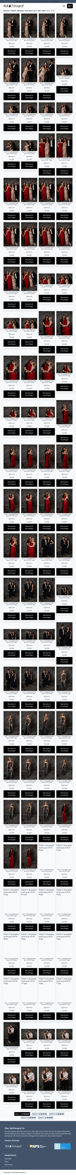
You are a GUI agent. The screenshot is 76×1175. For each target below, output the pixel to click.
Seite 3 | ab (56, 1114)
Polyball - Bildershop (18, 11)
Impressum (9, 1165)
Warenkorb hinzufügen (12, 52)
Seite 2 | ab (39, 1114)
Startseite (6, 11)
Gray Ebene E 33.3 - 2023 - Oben (35, 11)
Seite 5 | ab (46, 1118)
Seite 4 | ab (28, 1118)
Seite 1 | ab (22, 1114)
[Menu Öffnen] (64, 6)
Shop (6, 1162)
